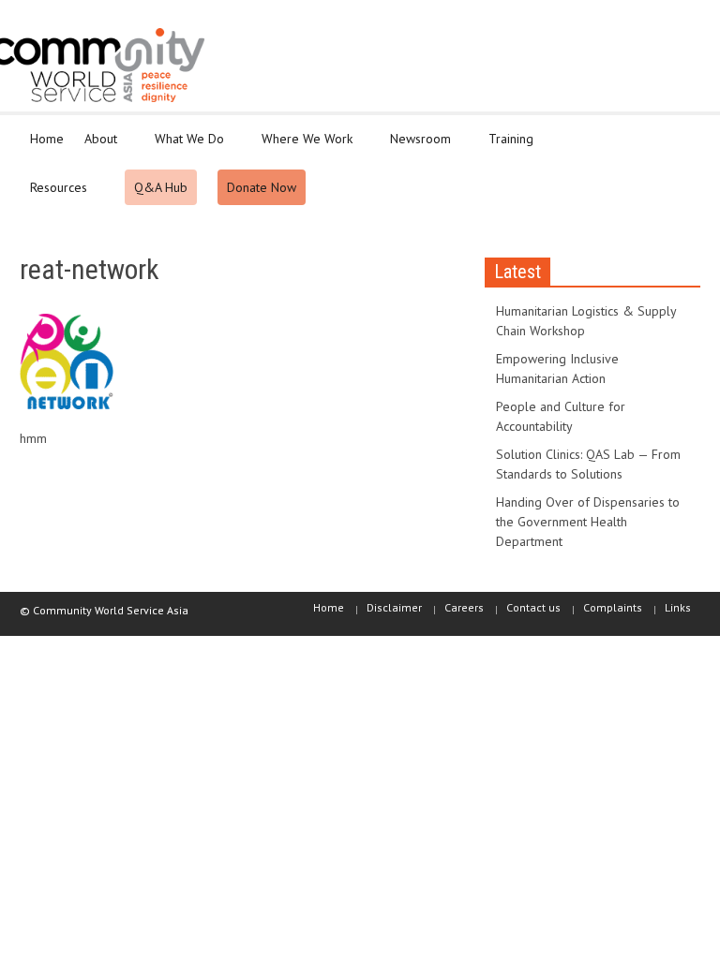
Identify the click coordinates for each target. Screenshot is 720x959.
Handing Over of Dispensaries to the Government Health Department (588, 522)
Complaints (612, 607)
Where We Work (301, 147)
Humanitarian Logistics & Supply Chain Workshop (586, 320)
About (95, 147)
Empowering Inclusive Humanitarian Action (557, 368)
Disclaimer (394, 607)
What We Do (184, 147)
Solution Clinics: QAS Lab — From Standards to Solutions (588, 464)
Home (47, 138)
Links (678, 607)
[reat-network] (66, 365)
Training (505, 147)
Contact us (533, 607)
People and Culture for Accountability (560, 416)
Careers (464, 607)
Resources (53, 196)
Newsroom (415, 147)
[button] (681, 137)
